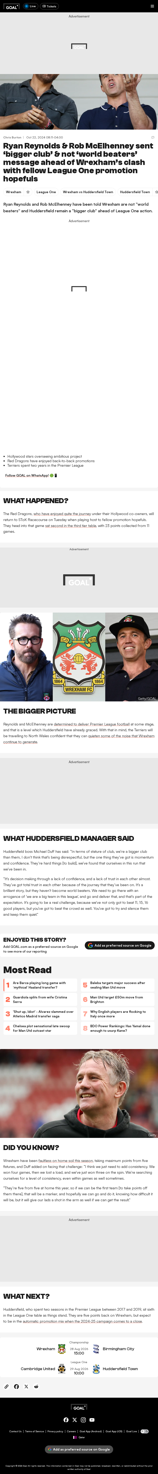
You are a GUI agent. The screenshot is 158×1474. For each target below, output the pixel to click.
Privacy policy (55, 1431)
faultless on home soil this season (65, 1160)
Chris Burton (12, 137)
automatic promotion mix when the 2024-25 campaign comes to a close (82, 1321)
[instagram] (83, 1421)
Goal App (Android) (91, 1431)
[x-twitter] (74, 1421)
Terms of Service (34, 1431)
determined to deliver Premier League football (92, 724)
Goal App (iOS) (114, 1431)
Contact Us (15, 1431)
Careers (71, 1431)
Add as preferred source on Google (123, 945)
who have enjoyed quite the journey (62, 513)
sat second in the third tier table (70, 525)
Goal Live (131, 1431)
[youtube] (92, 1421)
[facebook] (66, 1421)
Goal (25, 1466)
